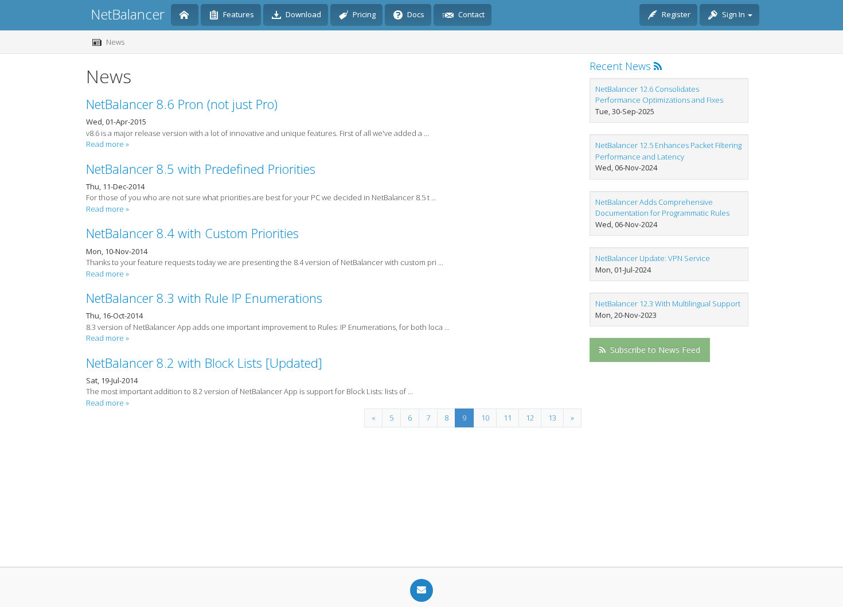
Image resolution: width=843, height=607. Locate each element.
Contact (470, 14)
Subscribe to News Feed (654, 349)
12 (530, 418)
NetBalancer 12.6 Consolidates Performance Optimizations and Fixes (659, 95)
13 (552, 418)
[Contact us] (421, 590)
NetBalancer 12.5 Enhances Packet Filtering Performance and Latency (668, 151)
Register (675, 14)
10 (485, 418)
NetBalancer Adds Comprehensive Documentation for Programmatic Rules (662, 208)
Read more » (107, 144)
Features (237, 14)
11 (508, 418)
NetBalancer (128, 14)
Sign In (733, 14)
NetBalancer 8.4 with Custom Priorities (192, 233)
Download (302, 14)
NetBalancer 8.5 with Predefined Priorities (200, 168)
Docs (414, 14)
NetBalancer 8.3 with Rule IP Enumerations (204, 297)
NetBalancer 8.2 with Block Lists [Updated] (204, 362)
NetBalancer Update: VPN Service (652, 258)
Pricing (363, 14)
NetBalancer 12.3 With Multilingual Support (667, 303)
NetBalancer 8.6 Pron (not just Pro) (182, 103)
